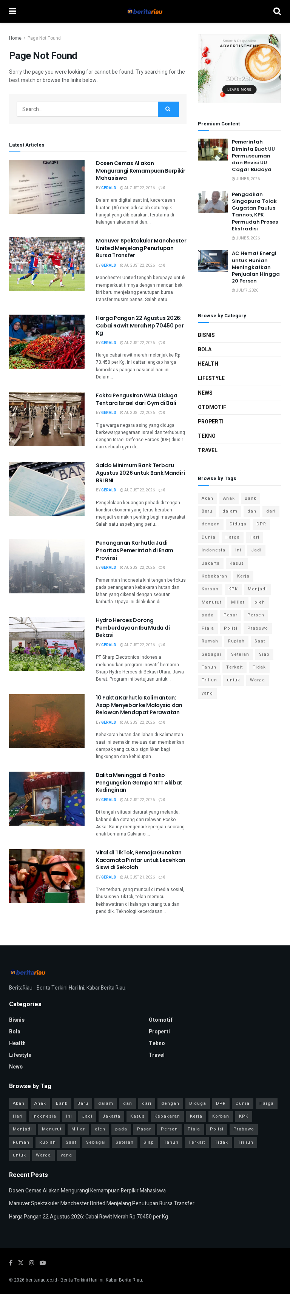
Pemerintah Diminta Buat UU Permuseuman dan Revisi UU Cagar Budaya (253, 155)
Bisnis (206, 335)
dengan (211, 524)
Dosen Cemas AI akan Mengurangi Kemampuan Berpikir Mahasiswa (140, 170)
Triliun (209, 680)
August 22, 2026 (139, 188)
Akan (207, 498)
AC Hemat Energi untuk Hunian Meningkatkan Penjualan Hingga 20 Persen (256, 267)
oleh (260, 602)
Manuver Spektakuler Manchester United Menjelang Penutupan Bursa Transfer (141, 248)
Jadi (256, 550)
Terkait (234, 667)
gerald (108, 188)
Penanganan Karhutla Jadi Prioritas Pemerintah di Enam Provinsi (134, 550)
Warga (257, 680)
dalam (230, 511)
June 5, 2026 (247, 179)
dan (251, 511)
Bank (250, 498)
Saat (260, 641)
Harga (232, 537)
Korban (210, 589)
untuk (233, 680)
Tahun (209, 667)
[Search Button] (168, 109)
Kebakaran (214, 576)
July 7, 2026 (246, 290)
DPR (261, 524)
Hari (254, 537)
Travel (208, 450)
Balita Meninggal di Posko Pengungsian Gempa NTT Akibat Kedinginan (139, 782)
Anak (229, 498)
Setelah (240, 654)
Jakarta (211, 563)
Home (15, 38)
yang (207, 693)
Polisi (231, 628)
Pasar (231, 615)
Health (208, 364)
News (205, 393)
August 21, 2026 (139, 877)
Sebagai (211, 654)
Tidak (259, 667)
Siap (264, 654)
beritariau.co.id (41, 1280)
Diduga (238, 524)
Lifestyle (211, 378)
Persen (255, 615)
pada (208, 615)
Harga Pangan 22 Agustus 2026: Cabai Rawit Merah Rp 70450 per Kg (140, 325)
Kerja (243, 576)
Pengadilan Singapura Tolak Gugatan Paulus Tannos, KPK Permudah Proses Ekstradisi (255, 211)
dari (271, 511)
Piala (208, 628)
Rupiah (236, 641)
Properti (211, 422)
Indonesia (213, 550)
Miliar (238, 602)
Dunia (209, 537)
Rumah (210, 641)
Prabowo (257, 628)
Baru (207, 511)
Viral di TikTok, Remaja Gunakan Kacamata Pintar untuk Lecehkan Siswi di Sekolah (140, 860)
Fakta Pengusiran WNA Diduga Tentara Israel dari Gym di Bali (136, 399)
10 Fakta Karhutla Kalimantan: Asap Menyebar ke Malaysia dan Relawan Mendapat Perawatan (139, 705)
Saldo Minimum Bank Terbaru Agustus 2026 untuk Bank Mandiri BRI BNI (140, 473)
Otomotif (212, 407)
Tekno (207, 436)
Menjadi (257, 589)
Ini (238, 550)
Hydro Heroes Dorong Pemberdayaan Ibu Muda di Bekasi (133, 627)
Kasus (237, 563)
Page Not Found (44, 38)
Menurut (211, 602)
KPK (233, 589)
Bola (204, 350)
